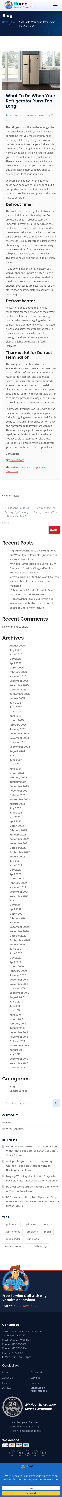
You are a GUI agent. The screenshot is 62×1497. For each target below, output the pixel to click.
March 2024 (16, 773)
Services (35, 1377)
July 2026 (15, 650)
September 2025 (19, 694)
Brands (35, 1383)
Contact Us (37, 1372)
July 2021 (14, 900)
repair (47, 1231)
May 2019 (14, 1010)
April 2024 (15, 768)
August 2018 (16, 1050)
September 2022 (19, 852)
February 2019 (17, 1023)
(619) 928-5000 (16, 460)
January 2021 (17, 922)
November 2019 (18, 984)
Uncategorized (18, 1091)
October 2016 (17, 1067)
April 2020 (15, 962)
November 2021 (18, 896)
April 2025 (15, 716)
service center (13, 1246)
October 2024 (17, 742)
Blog (16, 495)
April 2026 (15, 663)
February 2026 (18, 672)
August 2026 (17, 645)
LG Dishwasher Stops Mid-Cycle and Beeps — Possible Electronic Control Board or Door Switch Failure (31, 603)
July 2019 (14, 1001)
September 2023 (19, 799)
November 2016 (18, 1063)
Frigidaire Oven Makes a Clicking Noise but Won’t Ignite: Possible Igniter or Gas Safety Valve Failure (33, 555)
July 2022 (15, 861)
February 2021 (17, 918)
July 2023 (15, 808)
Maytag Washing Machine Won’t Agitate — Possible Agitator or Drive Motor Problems (34, 581)
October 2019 (17, 988)
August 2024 (17, 751)
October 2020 (17, 935)
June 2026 (15, 654)
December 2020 (19, 927)
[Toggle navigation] (55, 5)
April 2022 (15, 874)
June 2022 (15, 865)
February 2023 (18, 830)
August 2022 (17, 856)
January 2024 (17, 782)
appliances (29, 1224)
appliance (10, 1224)
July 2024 (15, 755)
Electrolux (48, 1224)
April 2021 (15, 909)
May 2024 (15, 764)
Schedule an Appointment (39, 1389)
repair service (12, 1239)
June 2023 (15, 812)
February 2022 (18, 883)
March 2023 (16, 826)
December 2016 (18, 1059)
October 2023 (17, 795)
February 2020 (18, 971)
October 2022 (17, 848)
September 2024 (19, 746)
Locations (7, 1383)
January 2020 (17, 975)
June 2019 (15, 1006)
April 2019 (15, 1015)
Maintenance (12, 1231)
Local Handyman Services (23, 1422)
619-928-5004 (18, 1348)
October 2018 (17, 1041)
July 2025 (15, 703)
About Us (7, 1377)
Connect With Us (19, 1340)
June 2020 (15, 953)
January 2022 (17, 887)
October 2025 (17, 689)
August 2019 (16, 997)
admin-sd (18, 115)
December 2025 (19, 681)
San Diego (33, 1239)
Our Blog (7, 1388)
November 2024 (19, 738)
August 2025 (17, 698)
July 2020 (15, 949)
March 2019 (16, 1019)
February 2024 (18, 777)
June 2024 (15, 760)
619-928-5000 (27, 1306)
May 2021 (14, 905)
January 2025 (17, 729)
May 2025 (15, 711)
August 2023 (17, 804)
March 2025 (16, 720)
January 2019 (17, 1028)
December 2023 (19, 786)
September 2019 (19, 993)
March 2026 (16, 667)
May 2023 (15, 817)
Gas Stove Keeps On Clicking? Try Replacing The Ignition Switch (17, 511)
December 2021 (18, 892)
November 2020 (19, 931)
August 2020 (17, 944)
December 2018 (18, 1032)
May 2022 (15, 870)
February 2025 (18, 725)
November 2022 (19, 843)
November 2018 (18, 1037)
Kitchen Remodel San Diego (25, 1430)
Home (5, 1372)
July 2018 (14, 1054)
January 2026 (17, 676)
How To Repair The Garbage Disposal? (44, 509)
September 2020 (19, 940)
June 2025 (15, 707)
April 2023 (15, 821)
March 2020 (16, 966)
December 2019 (18, 979)
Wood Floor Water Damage (24, 1426)
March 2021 (16, 914)
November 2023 (19, 790)
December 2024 (19, 733)
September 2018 (19, 1045)
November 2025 (19, 685)
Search (6, 522)
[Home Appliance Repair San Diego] (26, 5)
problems (32, 1231)
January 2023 (17, 834)
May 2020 (15, 957)
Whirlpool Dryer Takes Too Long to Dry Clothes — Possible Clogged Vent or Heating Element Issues (32, 568)
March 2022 (16, 878)
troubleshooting (37, 1246)
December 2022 (19, 839)
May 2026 (15, 659)
